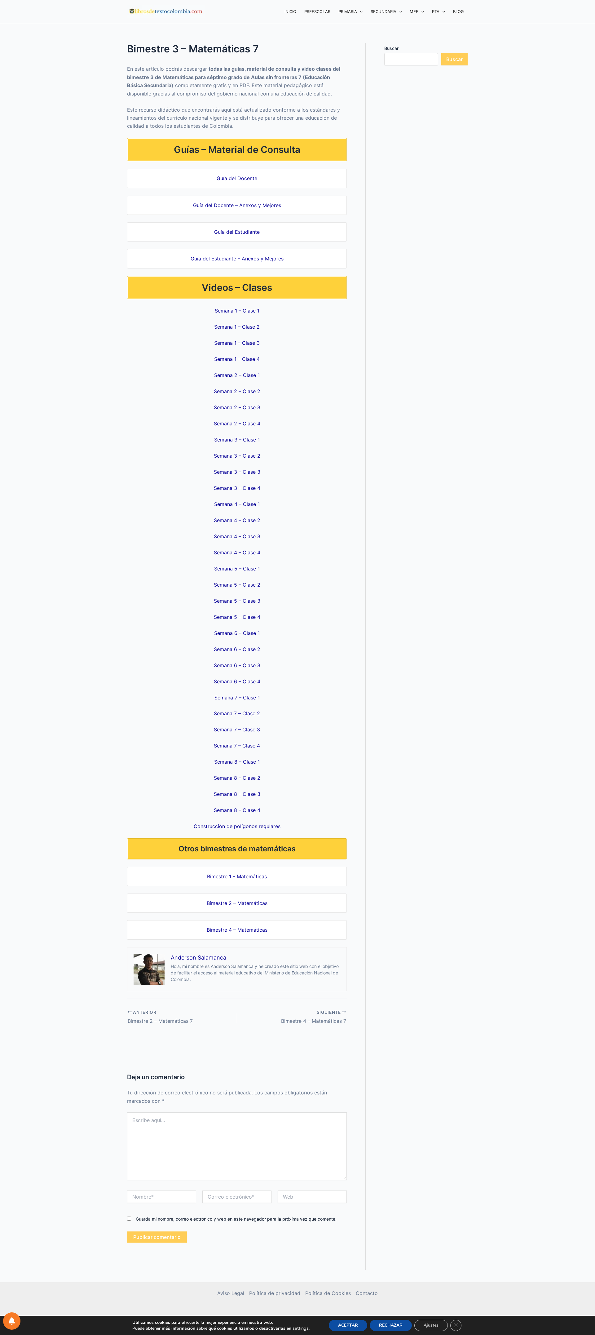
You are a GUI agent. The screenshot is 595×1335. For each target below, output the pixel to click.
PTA (435, 11)
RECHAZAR (391, 1325)
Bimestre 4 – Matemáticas (237, 930)
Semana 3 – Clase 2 (237, 456)
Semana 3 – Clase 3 (237, 472)
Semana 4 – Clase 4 (237, 552)
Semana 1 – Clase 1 (237, 311)
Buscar (391, 48)
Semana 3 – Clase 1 (237, 440)
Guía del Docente (237, 178)
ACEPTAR (348, 1325)
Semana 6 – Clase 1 (237, 633)
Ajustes (431, 1325)
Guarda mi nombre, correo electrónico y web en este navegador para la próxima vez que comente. (236, 1219)
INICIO (290, 11)
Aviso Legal (230, 1293)
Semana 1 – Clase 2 (237, 327)
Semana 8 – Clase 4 (237, 810)
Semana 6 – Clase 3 (237, 665)
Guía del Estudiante (237, 232)
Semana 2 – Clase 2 (237, 391)
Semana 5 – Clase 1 (237, 568)
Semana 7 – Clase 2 (237, 713)
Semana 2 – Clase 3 (237, 407)
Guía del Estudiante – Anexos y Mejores (237, 258)
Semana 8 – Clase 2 (237, 778)
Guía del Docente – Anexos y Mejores (237, 205)
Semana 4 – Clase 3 (237, 536)
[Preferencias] (11, 1321)
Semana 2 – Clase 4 (237, 423)
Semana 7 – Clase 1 (237, 697)
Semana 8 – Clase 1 (237, 762)
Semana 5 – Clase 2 (237, 585)
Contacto (367, 1293)
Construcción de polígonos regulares (237, 826)
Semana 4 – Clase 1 (237, 504)
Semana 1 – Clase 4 (237, 359)
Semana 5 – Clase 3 (237, 601)
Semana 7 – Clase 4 (237, 746)
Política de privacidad (274, 1293)
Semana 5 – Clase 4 (237, 617)
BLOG (458, 11)
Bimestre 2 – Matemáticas (237, 903)
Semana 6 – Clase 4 (237, 681)
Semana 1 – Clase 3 (237, 343)
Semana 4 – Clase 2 (237, 520)
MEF (414, 11)
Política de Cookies (328, 1293)
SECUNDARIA (383, 11)
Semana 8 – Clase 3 (237, 794)
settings (301, 1328)
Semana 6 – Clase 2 (237, 649)
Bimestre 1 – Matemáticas (237, 876)
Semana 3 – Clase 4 (237, 488)
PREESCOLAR (317, 11)
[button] (360, 11)
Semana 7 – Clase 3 (237, 729)
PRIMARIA (347, 11)
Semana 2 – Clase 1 (237, 375)
